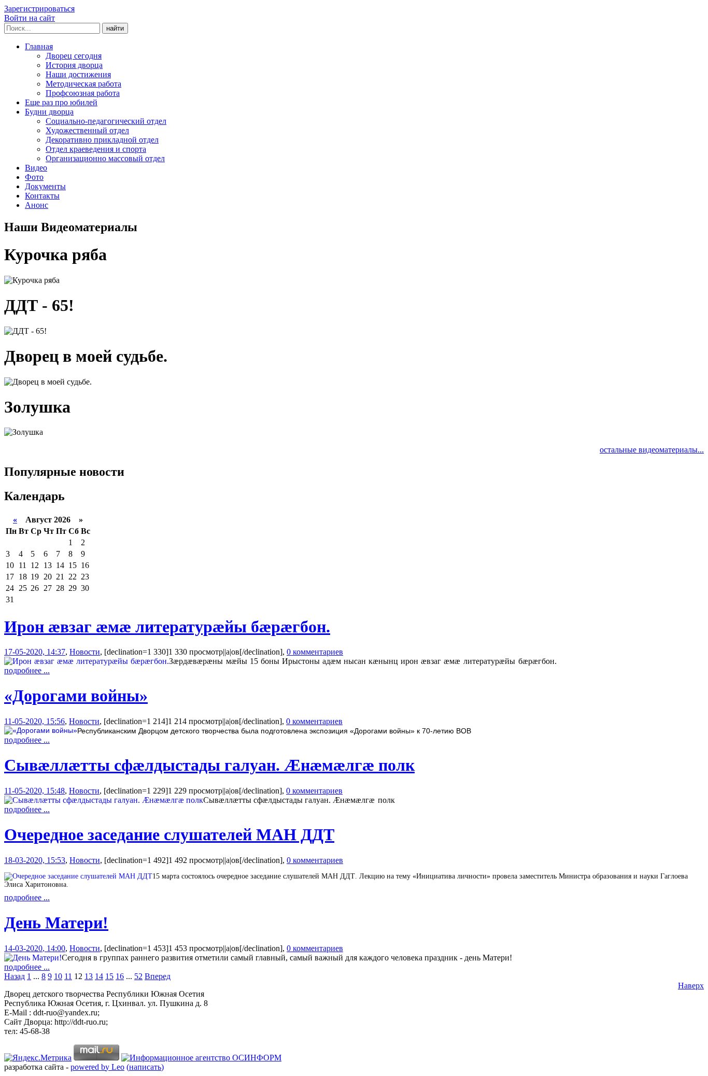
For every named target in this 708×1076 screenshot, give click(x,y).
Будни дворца (49, 111)
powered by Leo (97, 1067)
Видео (36, 167)
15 (109, 976)
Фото (34, 177)
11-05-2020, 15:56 (34, 721)
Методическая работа (83, 83)
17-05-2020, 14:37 (34, 651)
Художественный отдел (87, 130)
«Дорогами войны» (76, 695)
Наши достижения (78, 74)
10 (58, 976)
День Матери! (56, 922)
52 (138, 976)
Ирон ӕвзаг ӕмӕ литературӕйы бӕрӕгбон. (167, 626)
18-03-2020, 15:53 (34, 860)
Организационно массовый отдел (105, 158)
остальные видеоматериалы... (652, 449)
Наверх (691, 985)
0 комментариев (315, 651)
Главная (39, 46)
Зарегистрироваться (39, 8)
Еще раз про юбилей (61, 102)
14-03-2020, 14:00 (34, 948)
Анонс (36, 205)
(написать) (145, 1067)
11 (68, 976)
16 (120, 976)
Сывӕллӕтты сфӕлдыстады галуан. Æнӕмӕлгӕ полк (209, 765)
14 (99, 976)
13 (88, 976)
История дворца (74, 65)
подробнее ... (27, 670)
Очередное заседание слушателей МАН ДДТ (169, 834)
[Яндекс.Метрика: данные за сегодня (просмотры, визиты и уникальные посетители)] (38, 1058)
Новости (84, 651)
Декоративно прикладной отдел (102, 139)
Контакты (42, 195)
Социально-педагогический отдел (106, 121)
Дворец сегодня (74, 55)
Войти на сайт (29, 17)
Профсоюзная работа (83, 93)
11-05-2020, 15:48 (34, 790)
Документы (45, 186)
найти (115, 28)
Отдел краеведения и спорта (96, 149)
